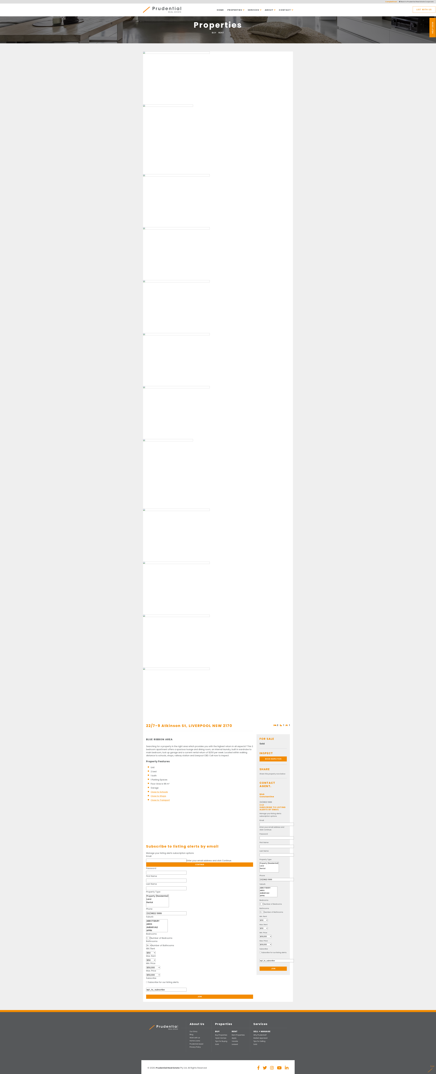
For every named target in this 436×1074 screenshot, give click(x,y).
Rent (221, 32)
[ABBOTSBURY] (157, 921)
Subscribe (151, 978)
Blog (191, 1034)
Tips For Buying (221, 1041)
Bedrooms (151, 933)
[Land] (157, 899)
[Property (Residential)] (157, 896)
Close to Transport (160, 800)
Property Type (153, 891)
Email (148, 856)
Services (253, 10)
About (269, 10)
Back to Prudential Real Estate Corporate (417, 2)
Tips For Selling (259, 1041)
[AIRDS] (157, 924)
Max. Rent (151, 956)
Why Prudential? (260, 1035)
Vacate (235, 1041)
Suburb (149, 916)
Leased (235, 1044)
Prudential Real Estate (162, 10)
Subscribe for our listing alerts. (163, 982)
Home (220, 10)
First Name (151, 876)
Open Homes (220, 1038)
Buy (214, 32)
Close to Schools (159, 791)
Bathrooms (151, 941)
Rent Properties (238, 1035)
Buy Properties (221, 1035)
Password (151, 868)
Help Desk (432, 27)
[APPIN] (157, 930)
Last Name (151, 884)
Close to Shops (158, 796)
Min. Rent (150, 948)
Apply (234, 1038)
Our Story (193, 1031)
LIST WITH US (424, 9)
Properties (234, 10)
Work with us (195, 1037)
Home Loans (195, 1041)
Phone (149, 908)
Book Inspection (273, 759)
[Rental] (157, 902)
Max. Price (151, 970)
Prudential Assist (196, 1044)
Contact (285, 10)
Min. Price (150, 963)
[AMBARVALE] (157, 927)
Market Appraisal (260, 1038)
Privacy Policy (195, 1047)
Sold (217, 1044)
